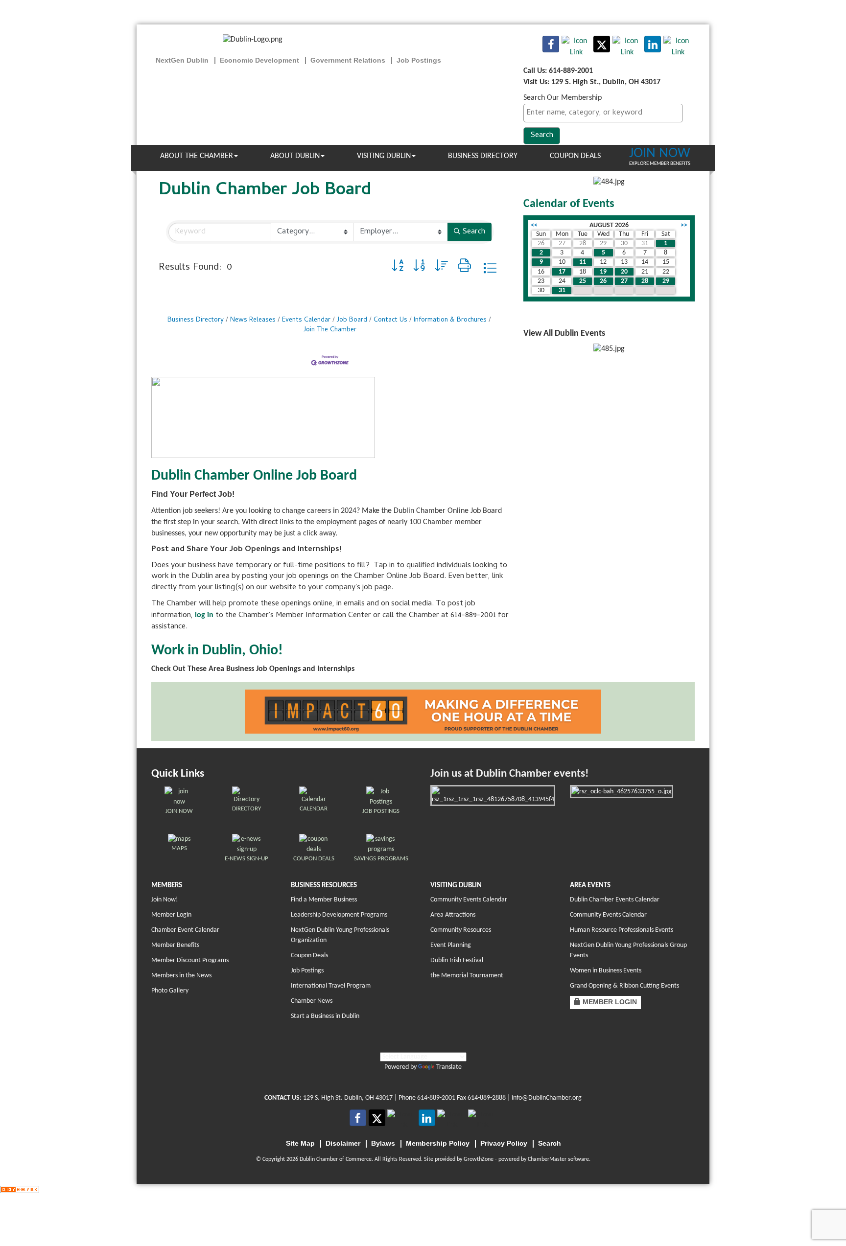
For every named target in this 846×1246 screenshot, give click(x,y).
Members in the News (181, 975)
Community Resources (460, 930)
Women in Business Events (605, 970)
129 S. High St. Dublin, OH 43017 (348, 1098)
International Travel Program (331, 986)
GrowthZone (479, 1159)
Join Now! (164, 899)
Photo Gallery (169, 990)
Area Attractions (452, 915)
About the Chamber (196, 156)
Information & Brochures (450, 320)
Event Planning (450, 945)
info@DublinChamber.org (547, 1098)
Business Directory (482, 156)
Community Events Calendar (468, 899)
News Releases (253, 320)
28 (644, 281)
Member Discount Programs (190, 960)
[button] (397, 267)
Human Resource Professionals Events (621, 930)
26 (603, 281)
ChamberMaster (547, 1159)
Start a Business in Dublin (325, 1016)
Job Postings (307, 970)
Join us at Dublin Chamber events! (509, 774)
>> (684, 225)
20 (624, 272)
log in (204, 615)
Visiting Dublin (384, 156)
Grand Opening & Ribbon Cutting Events (624, 986)
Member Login (171, 915)
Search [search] (474, 232)
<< (534, 225)
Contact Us (390, 320)
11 (582, 262)
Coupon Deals (575, 156)
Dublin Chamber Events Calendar (614, 899)
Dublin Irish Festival (456, 960)
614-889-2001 (436, 1098)
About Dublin (295, 156)
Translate (449, 1067)
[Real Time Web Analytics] (19, 1189)
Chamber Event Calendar (185, 930)
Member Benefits (175, 945)
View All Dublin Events (564, 333)
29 (665, 281)
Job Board (352, 320)
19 (603, 272)
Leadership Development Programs (339, 915)
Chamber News (311, 1001)
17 (562, 272)
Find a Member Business (324, 899)
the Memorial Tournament (466, 975)
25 (582, 281)
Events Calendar (306, 320)
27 (624, 281)
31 (562, 290)
